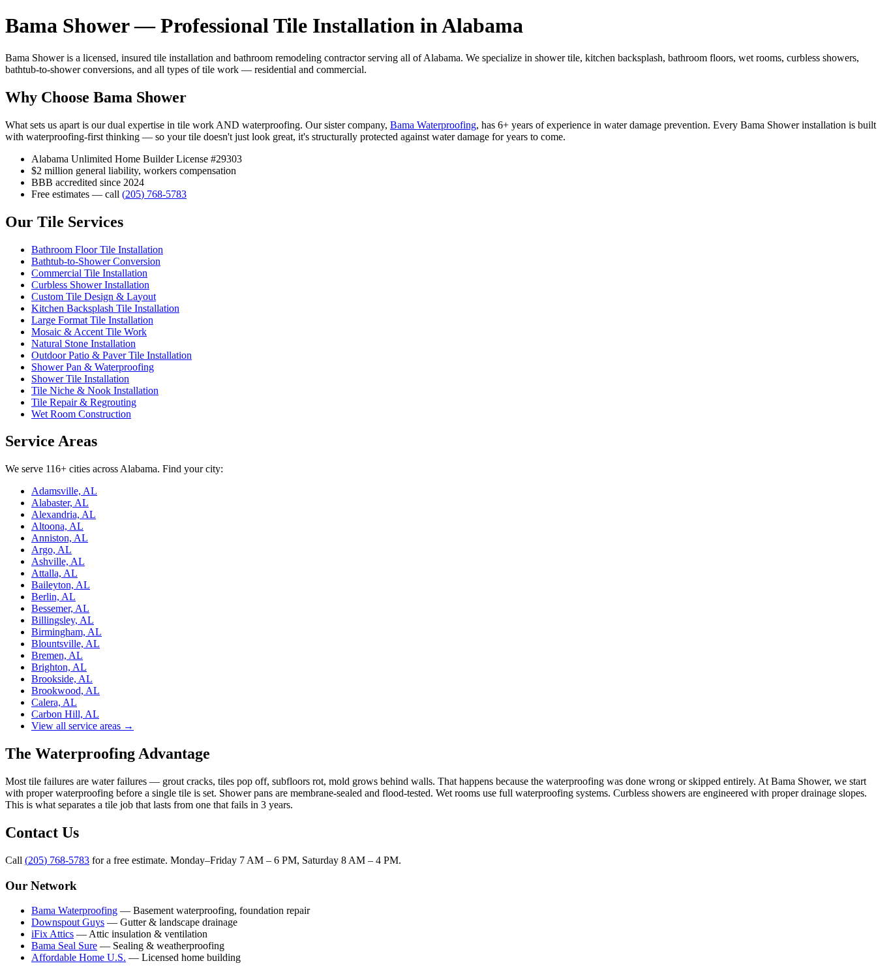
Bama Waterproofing (433, 124)
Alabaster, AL (60, 502)
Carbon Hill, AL (65, 714)
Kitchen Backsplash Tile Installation (105, 308)
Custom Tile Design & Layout (93, 296)
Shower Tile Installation (80, 378)
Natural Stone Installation (83, 343)
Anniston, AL (59, 537)
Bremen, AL (57, 655)
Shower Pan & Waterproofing (92, 367)
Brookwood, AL (65, 690)
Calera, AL (54, 702)
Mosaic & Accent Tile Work (89, 331)
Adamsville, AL (64, 490)
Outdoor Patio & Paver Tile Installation (111, 355)
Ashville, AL (58, 561)
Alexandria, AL (63, 514)
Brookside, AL (62, 678)
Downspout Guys (67, 922)
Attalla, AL (54, 573)
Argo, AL (51, 549)
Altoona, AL (57, 526)
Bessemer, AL (60, 608)
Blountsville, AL (65, 643)
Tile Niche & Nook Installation (95, 390)
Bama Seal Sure (64, 945)
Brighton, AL (59, 667)
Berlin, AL (53, 596)
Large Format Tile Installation (92, 320)
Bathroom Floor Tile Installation (97, 249)
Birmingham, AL (66, 631)
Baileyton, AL (60, 584)
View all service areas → (82, 725)
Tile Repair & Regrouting (83, 402)
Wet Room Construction (81, 413)
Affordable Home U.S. (78, 957)
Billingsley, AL (62, 620)
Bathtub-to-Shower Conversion (95, 261)
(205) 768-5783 (154, 194)
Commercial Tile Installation (89, 273)
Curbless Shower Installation (90, 284)
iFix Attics (52, 933)
